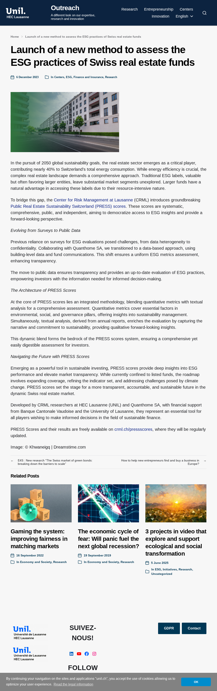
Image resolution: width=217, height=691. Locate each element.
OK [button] (196, 682)
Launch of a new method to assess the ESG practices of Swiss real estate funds (83, 36)
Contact (194, 628)
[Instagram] (94, 653)
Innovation (160, 16)
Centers (186, 9)
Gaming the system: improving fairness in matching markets (39, 538)
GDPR (169, 628)
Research (129, 9)
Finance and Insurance (88, 77)
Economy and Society (35, 562)
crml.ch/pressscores (133, 429)
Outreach (65, 7)
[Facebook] (86, 653)
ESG (69, 77)
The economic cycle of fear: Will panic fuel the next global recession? (108, 538)
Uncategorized (161, 573)
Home (15, 36)
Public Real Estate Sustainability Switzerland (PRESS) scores (68, 206)
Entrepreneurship (158, 9)
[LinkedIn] (71, 653)
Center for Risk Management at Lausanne (93, 200)
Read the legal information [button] (73, 684)
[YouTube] (79, 653)
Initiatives (170, 569)
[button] (204, 12)
